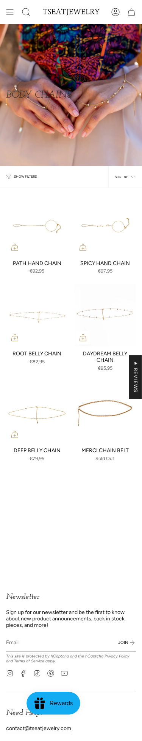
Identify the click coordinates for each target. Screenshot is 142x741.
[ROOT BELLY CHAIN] (37, 315)
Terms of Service (29, 661)
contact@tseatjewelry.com (38, 728)
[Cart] (131, 12)
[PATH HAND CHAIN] (37, 225)
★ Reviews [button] (136, 377)
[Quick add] (15, 247)
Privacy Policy (117, 656)
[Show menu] (9, 12)
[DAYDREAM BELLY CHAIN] (105, 315)
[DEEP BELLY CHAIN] (37, 412)
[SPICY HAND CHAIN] (105, 225)
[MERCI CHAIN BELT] (105, 412)
